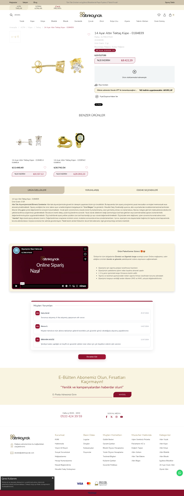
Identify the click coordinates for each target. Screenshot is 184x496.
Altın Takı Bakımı (138, 456)
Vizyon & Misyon (61, 448)
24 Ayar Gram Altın (167, 465)
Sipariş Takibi (170, 2)
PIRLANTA (57, 8)
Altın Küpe (163, 444)
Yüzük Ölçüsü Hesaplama (113, 452)
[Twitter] (112, 417)
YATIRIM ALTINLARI (38, 7)
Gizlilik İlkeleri (108, 439)
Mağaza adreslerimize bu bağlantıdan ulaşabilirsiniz (29, 445)
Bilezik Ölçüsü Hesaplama (113, 448)
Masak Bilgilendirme (63, 465)
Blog (35, 2)
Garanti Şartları (109, 444)
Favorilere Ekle (45, 167)
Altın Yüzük (163, 439)
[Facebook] (107, 417)
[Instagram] (117, 417)
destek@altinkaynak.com (24, 453)
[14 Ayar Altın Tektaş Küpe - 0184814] (29, 141)
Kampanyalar (88, 448)
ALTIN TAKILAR (19, 7)
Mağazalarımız (60, 456)
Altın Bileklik (164, 452)
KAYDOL (122, 394)
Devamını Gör (92, 357)
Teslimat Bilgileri (109, 456)
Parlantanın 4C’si (138, 444)
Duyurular (87, 452)
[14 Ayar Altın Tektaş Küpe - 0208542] (71, 141)
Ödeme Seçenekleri (147, 190)
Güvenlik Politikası (110, 465)
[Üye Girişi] (164, 15)
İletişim (25, 2)
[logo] (20, 437)
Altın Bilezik (164, 456)
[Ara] (11, 15)
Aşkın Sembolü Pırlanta (141, 439)
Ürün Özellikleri (37, 190)
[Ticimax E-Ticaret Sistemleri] (92, 493)
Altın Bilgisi (136, 461)
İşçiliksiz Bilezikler (166, 461)
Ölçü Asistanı (103, 85)
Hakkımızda (59, 444)
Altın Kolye (163, 448)
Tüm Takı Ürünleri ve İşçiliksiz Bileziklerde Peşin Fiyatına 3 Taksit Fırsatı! (92, 2)
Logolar (86, 439)
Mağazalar (13, 2)
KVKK (57, 439)
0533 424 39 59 (71, 416)
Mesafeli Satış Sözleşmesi (65, 469)
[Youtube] (122, 417)
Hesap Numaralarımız (63, 461)
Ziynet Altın (163, 469)
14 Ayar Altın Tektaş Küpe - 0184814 (28, 160)
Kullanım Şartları (109, 461)
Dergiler (86, 444)
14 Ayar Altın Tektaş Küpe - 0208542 (69, 160)
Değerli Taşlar (137, 448)
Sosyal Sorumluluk (62, 452)
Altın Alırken (136, 452)
